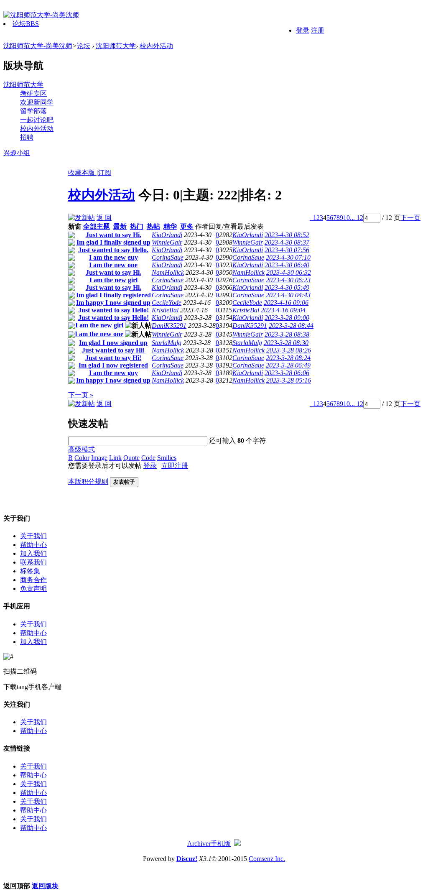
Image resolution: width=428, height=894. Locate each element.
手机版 (221, 843)
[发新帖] (81, 217)
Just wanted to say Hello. (113, 249)
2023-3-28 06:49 (288, 365)
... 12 (356, 217)
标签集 (30, 571)
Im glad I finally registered (113, 295)
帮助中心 (33, 544)
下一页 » (80, 394)
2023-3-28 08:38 (287, 334)
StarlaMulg (166, 342)
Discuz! (186, 858)
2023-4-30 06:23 (288, 280)
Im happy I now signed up (113, 302)
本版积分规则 (88, 481)
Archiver (199, 843)
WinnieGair (167, 242)
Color (81, 457)
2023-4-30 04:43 (288, 295)
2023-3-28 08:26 (288, 350)
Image (99, 457)
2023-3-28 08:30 (286, 342)
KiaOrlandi (167, 234)
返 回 (104, 217)
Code (148, 457)
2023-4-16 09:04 (283, 310)
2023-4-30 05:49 (287, 287)
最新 (120, 226)
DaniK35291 (169, 325)
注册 (317, 30)
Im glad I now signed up (113, 342)
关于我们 (33, 535)
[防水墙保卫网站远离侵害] (237, 843)
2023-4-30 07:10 (288, 257)
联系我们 (33, 562)
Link (115, 457)
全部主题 (96, 226)
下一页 (410, 217)
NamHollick (168, 272)
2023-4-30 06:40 (287, 264)
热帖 (153, 226)
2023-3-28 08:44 (291, 325)
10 (346, 217)
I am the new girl (113, 280)
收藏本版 (82, 172)
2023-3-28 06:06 (287, 372)
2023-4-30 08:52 (287, 234)
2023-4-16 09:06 (286, 302)
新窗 (75, 226)
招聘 (26, 137)
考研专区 (33, 93)
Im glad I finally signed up (113, 242)
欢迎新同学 (37, 102)
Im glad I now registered (113, 365)
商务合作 (33, 579)
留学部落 (33, 111)
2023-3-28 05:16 (288, 380)
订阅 (104, 172)
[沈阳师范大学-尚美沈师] (41, 14)
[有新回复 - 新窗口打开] (71, 236)
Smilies (166, 457)
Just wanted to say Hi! (113, 350)
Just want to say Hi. (113, 234)
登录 (302, 30)
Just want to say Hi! (113, 357)
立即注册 (174, 465)
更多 (187, 226)
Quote (131, 457)
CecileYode (166, 302)
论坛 (26, 23)
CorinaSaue (167, 257)
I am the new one (113, 264)
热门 (136, 226)
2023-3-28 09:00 (287, 317)
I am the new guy (113, 257)
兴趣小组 (16, 152)
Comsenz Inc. (267, 858)
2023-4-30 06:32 (288, 272)
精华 (170, 226)
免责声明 (33, 588)
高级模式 (81, 449)
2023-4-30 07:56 (287, 249)
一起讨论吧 (37, 119)
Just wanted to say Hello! (113, 310)
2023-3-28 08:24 (288, 357)
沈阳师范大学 (116, 45)
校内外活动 (156, 45)
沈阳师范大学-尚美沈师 (37, 45)
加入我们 (33, 553)
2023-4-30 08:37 (287, 242)
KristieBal (165, 310)
